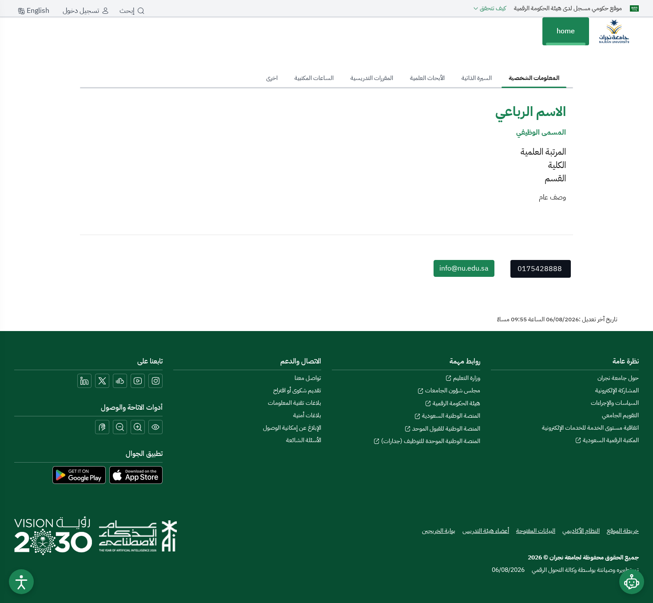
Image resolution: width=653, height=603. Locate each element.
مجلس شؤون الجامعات (452, 390)
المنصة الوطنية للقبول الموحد (445, 428)
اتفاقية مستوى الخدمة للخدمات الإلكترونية (590, 427)
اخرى (272, 78)
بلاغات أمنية (307, 415)
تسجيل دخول (81, 10)
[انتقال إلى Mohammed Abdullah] (614, 31)
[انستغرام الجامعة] (155, 380)
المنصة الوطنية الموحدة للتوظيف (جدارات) (430, 441)
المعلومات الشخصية (534, 78)
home (566, 31)
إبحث (127, 10)
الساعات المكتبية (314, 78)
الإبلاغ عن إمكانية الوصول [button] (292, 427)
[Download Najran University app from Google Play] (79, 474)
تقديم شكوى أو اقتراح (297, 390)
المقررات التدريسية (371, 78)
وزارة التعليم (466, 378)
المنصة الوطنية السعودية (450, 415)
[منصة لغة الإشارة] (102, 427)
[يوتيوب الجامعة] (137, 380)
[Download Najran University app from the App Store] (136, 474)
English (37, 10)
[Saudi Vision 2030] (53, 535)
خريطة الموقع (623, 530)
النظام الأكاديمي (581, 530)
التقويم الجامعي (620, 415)
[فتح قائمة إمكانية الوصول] (21, 581)
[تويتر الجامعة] (102, 380)
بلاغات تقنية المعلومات (294, 402)
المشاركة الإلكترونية (617, 390)
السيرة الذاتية (477, 78)
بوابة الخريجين (438, 530)
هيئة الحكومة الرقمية (455, 403)
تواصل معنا (308, 378)
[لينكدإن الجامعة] (84, 380)
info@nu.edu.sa (464, 268)
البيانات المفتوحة (535, 530)
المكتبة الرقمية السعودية (610, 440)
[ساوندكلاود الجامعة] (119, 380)
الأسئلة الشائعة (303, 440)
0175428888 (540, 269)
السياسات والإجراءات (615, 402)
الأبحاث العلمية (427, 78)
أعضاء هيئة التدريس (485, 530)
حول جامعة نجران (618, 378)
